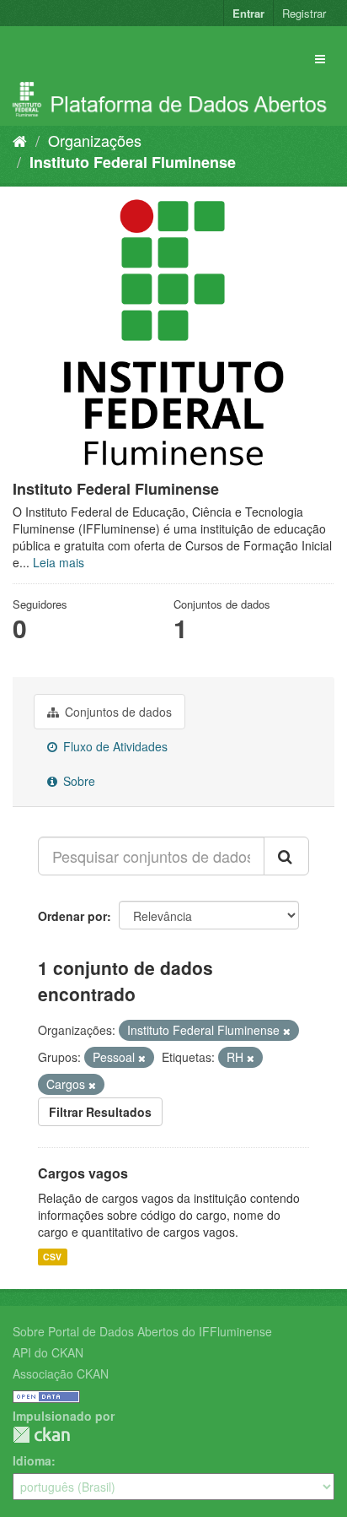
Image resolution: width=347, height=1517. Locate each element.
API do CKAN (48, 1352)
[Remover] (287, 1031)
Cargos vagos (83, 1173)
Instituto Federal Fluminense (132, 162)
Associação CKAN (61, 1373)
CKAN (41, 1435)
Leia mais (58, 562)
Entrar (248, 13)
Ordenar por (72, 915)
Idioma (32, 1460)
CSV (52, 1256)
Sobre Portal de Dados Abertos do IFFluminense (142, 1331)
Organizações (94, 140)
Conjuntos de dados (116, 711)
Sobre (77, 780)
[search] (286, 856)
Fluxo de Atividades (114, 746)
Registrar (304, 13)
